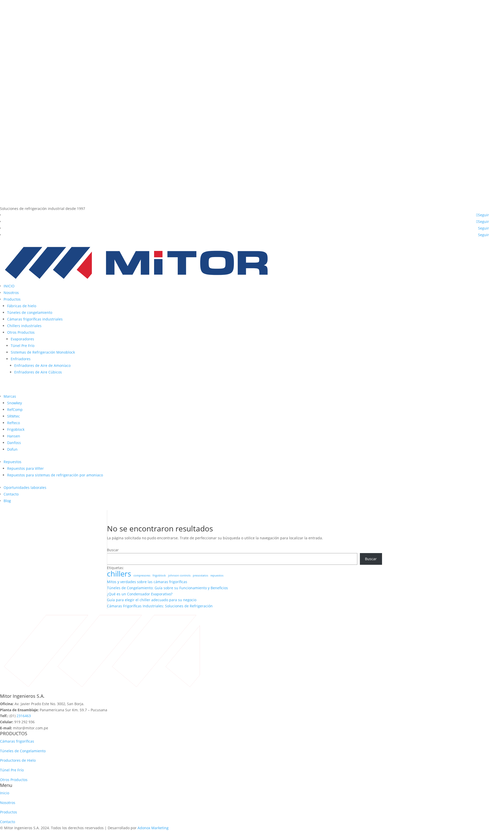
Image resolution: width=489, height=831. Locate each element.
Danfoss (14, 442)
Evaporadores (22, 339)
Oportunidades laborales (25, 487)
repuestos (216, 575)
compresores (141, 575)
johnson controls (179, 575)
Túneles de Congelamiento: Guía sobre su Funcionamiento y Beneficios (167, 587)
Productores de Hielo (18, 760)
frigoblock (159, 575)
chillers (119, 574)
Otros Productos (21, 332)
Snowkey (14, 402)
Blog (7, 500)
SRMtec (13, 416)
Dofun (12, 449)
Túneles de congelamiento (29, 312)
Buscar (113, 549)
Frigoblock (15, 429)
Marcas (10, 396)
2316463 (24, 715)
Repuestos (12, 461)
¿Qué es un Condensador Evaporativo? (139, 594)
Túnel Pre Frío (22, 345)
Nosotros (11, 292)
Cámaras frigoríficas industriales (35, 319)
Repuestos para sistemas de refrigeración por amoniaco (55, 475)
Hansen (13, 436)
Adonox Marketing (153, 827)
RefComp (15, 409)
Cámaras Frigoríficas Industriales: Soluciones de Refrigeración (160, 606)
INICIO (9, 286)
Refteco (13, 422)
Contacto (11, 494)
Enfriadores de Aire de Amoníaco (42, 365)
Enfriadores (21, 358)
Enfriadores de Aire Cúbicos (38, 372)
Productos (12, 299)
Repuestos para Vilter (25, 468)
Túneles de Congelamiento (23, 750)
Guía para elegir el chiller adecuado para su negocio (151, 599)
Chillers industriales (24, 325)
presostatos (200, 575)
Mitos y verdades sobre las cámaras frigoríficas (147, 581)
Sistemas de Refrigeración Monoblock (43, 352)
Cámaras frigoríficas (17, 741)
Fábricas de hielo (21, 305)
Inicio (4, 792)
